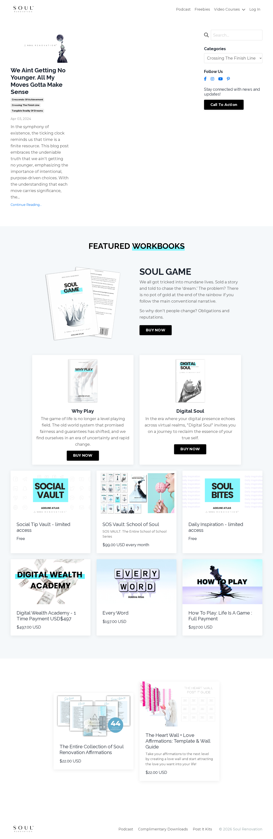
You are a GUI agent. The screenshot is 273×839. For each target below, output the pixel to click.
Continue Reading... (26, 205)
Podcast (183, 9)
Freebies (202, 9)
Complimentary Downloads (163, 829)
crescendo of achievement (27, 99)
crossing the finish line (25, 105)
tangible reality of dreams (27, 111)
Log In (254, 9)
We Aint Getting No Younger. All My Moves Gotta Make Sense (38, 81)
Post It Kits (202, 829)
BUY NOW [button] (155, 330)
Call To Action (223, 105)
